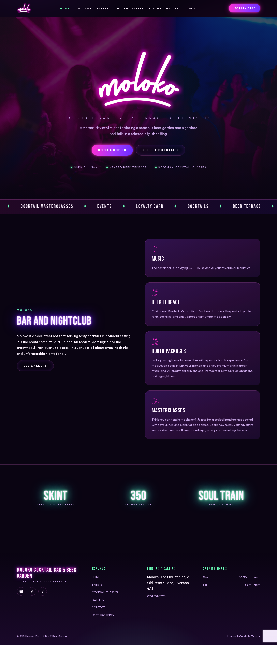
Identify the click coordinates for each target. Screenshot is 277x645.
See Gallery (35, 365)
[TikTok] (42, 591)
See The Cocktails (161, 150)
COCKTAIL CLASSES (129, 8)
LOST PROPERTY (103, 615)
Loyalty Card (244, 8)
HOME (65, 8)
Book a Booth (112, 150)
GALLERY (173, 8)
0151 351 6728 (156, 596)
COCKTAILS (83, 8)
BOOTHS (154, 8)
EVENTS (103, 8)
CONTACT (192, 8)
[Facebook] (32, 591)
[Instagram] (21, 591)
